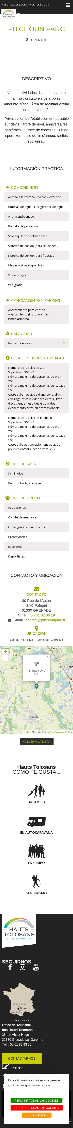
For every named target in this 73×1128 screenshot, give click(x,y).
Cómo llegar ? (21, 1020)
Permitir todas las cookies (36, 1100)
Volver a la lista (36, 741)
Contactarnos (21, 1058)
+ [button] (5, 651)
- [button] (5, 658)
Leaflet (27, 732)
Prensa (17, 1068)
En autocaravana (36, 832)
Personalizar (36, 1115)
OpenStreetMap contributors (58, 732)
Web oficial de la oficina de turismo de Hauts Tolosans (25, 9)
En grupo (36, 863)
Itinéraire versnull (36, 672)
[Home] (8, 16)
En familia (37, 802)
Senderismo (36, 893)
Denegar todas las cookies (37, 1107)
